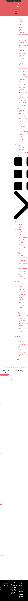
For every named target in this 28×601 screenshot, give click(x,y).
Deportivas (21, 32)
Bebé (20, 24)
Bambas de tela (23, 42)
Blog (18, 155)
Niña (18, 78)
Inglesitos (21, 63)
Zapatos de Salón (23, 120)
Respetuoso (19, 26)
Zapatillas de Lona (23, 53)
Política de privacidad (13, 590)
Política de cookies (13, 593)
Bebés (20, 31)
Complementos (22, 70)
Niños (20, 21)
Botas (20, 37)
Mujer (20, 23)
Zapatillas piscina (23, 149)
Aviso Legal (13, 587)
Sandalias (21, 55)
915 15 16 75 (10, 3)
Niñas (20, 19)
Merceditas (22, 44)
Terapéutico (19, 133)
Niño (18, 49)
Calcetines (21, 36)
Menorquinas (22, 58)
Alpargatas (22, 57)
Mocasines (21, 61)
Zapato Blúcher (23, 141)
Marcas (18, 154)
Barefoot (21, 146)
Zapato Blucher (23, 65)
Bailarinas (21, 83)
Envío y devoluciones (14, 585)
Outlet (18, 18)
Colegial (21, 39)
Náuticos (21, 66)
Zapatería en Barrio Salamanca (21, 596)
